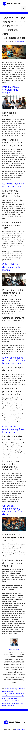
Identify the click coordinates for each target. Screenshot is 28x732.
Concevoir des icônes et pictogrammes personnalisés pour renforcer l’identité (12, 703)
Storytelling (9, 691)
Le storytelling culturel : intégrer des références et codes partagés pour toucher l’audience (13, 696)
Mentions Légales (20, 729)
